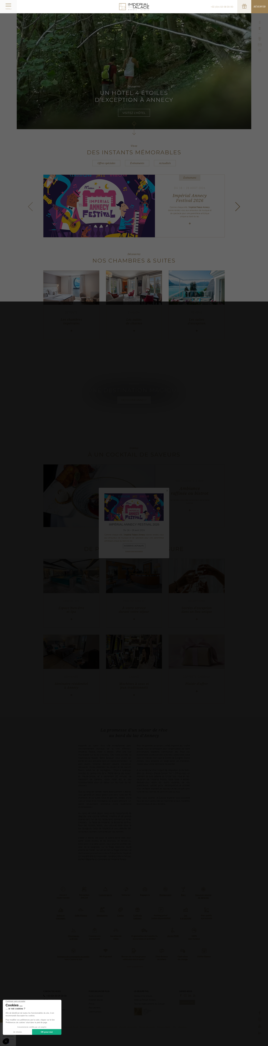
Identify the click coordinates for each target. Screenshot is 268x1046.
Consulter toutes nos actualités (134, 551)
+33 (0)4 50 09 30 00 (222, 7)
